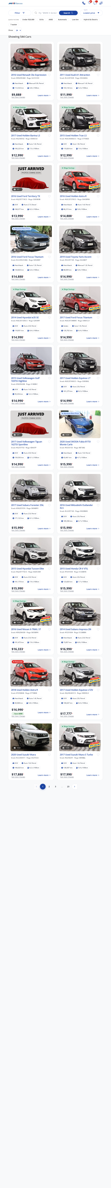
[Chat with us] (95, 3)
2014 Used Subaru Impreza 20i (75, 629)
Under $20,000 (28, 19)
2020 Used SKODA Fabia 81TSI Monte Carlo (75, 443)
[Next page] (74, 786)
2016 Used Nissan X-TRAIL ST (26, 629)
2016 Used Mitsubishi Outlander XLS (76, 506)
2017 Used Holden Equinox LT (75, 378)
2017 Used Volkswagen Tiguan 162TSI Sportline (26, 443)
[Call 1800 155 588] (83, 3)
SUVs (41, 19)
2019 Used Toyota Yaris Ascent (75, 256)
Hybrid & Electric (91, 19)
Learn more (43, 95)
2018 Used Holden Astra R (24, 690)
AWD (51, 19)
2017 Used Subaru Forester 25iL (27, 505)
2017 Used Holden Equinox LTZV (76, 690)
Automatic (62, 19)
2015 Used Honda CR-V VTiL (74, 568)
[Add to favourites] (49, 75)
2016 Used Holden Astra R (73, 196)
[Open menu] (101, 3)
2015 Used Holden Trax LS (73, 135)
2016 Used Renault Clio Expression (28, 75)
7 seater (13, 24)
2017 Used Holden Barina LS (25, 135)
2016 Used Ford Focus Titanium (27, 256)
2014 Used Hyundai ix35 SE (25, 317)
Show (10, 30)
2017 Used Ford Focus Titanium (76, 317)
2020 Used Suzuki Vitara (23, 754)
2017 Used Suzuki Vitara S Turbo (76, 754)
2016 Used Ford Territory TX (25, 196)
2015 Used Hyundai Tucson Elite (27, 568)
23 (68, 786)
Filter (17, 13)
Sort (85, 10)
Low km (75, 19)
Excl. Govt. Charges (18, 97)
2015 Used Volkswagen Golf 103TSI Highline (25, 379)
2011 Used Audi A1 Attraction (75, 75)
